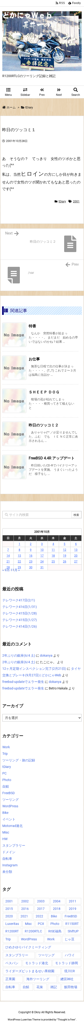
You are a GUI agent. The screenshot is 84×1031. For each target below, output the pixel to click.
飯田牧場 (70, 987)
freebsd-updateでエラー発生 (23, 682)
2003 (41, 901)
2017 (41, 909)
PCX (41, 924)
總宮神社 (67, 979)
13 (75, 549)
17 (42, 555)
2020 (9, 916)
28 (8, 567)
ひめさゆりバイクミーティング (28, 947)
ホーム (11, 107)
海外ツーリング (37, 979)
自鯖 (5, 786)
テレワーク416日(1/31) (19, 607)
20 (75, 555)
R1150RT (72, 924)
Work (6, 747)
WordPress (10, 806)
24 (42, 561)
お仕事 (34, 359)
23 (30, 561)
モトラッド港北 (36, 963)
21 (8, 561)
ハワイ (70, 955)
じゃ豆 (69, 939)
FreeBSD (8, 793)
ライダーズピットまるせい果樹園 (29, 971)
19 (64, 555)
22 (19, 561)
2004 (56, 901)
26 (64, 561)
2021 (24, 916)
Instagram (10, 865)
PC (4, 773)
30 (30, 567)
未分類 (7, 872)
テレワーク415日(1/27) (19, 620)
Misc (5, 832)
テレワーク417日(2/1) (18, 600)
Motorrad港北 (12, 826)
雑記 (53, 987)
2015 (9, 909)
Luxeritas (12, 924)
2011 (72, 901)
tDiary (29, 107)
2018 (56, 909)
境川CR (69, 971)
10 (42, 549)
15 (19, 555)
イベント (8, 819)
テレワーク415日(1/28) (19, 613)
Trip (5, 754)
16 (30, 555)
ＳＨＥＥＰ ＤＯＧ (44, 392)
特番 (32, 326)
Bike (5, 813)
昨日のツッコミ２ (44, 425)
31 (42, 567)
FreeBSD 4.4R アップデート (52, 458)
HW (4, 839)
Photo (6, 780)
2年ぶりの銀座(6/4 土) (18, 655)
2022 (39, 916)
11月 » (15, 570)
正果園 (10, 979)
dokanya (46, 655)
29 (19, 567)
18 (53, 555)
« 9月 (6, 570)
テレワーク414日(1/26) (19, 626)
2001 (76, 201)
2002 (25, 901)
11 (53, 549)
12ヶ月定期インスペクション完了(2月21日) (34, 668)
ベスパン (11, 963)
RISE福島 (55, 931)
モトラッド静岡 (66, 963)
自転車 (7, 858)
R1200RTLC (33, 931)
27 (75, 561)
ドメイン (8, 852)
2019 (72, 909)
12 (64, 549)
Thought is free (66, 1019)
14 (8, 555)
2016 (25, 909)
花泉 (39, 987)
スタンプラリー (13, 845)
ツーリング (10, 799)
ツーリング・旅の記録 (18, 760)
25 (53, 561)
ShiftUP (73, 931)
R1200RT (12, 931)
